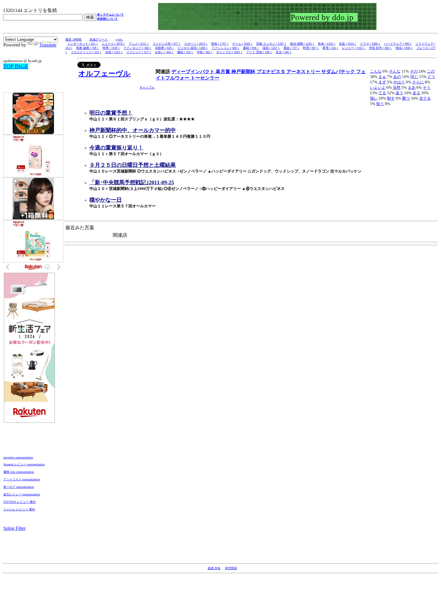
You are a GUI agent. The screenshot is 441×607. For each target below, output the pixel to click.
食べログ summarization (18, 486)
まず (382, 82)
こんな (376, 71)
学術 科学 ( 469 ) (380, 48)
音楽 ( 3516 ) (347, 43)
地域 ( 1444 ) (404, 48)
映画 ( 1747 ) (220, 43)
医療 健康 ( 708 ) (87, 48)
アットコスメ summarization (21, 479)
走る (416, 93)
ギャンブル (147, 87)
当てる (425, 98)
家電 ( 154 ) (330, 48)
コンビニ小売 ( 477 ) (167, 43)
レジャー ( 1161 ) (353, 48)
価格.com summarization (18, 471)
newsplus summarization (18, 457)
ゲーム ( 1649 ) (242, 43)
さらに (418, 82)
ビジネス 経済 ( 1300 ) (193, 48)
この (431, 71)
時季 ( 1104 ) (111, 48)
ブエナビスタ (271, 71)
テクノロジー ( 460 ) (138, 48)
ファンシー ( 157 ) (138, 52)
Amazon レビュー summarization (24, 464)
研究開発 (231, 568)
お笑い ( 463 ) (164, 52)
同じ (414, 76)
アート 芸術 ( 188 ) (259, 52)
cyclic (119, 39)
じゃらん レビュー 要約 (19, 509)
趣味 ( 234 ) (185, 52)
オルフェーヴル (104, 73)
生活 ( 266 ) (284, 52)
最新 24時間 (73, 39)
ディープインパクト (193, 71)
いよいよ (378, 87)
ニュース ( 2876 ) (113, 43)
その (414, 71)
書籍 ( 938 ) (251, 48)
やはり (399, 82)
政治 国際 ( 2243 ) (302, 43)
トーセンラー (204, 77)
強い (374, 98)
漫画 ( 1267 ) (271, 48)
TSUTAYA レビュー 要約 (19, 501)
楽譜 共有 (214, 568)
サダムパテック (338, 71)
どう (431, 76)
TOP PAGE (15, 66)
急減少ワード (98, 39)
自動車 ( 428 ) (164, 48)
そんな (394, 71)
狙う (380, 103)
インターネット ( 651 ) (82, 43)
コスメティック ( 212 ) (86, 52)
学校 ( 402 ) (205, 52)
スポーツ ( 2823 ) (196, 43)
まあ (412, 87)
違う (399, 93)
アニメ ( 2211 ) (139, 43)
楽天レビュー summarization (21, 494)
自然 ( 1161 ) (114, 52)
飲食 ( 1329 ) (326, 43)
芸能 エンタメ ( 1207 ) (271, 43)
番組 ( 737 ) (291, 48)
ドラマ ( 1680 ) (370, 43)
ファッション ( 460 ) (225, 48)
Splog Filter (14, 528)
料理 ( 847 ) (311, 48)
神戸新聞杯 (243, 71)
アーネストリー (303, 71)
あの (397, 76)
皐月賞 (223, 71)
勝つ (406, 98)
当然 (396, 87)
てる (382, 93)
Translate (47, 44)
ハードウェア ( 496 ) (398, 43)
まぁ (382, 76)
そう (426, 87)
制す (391, 98)
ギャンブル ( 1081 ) (229, 52)
